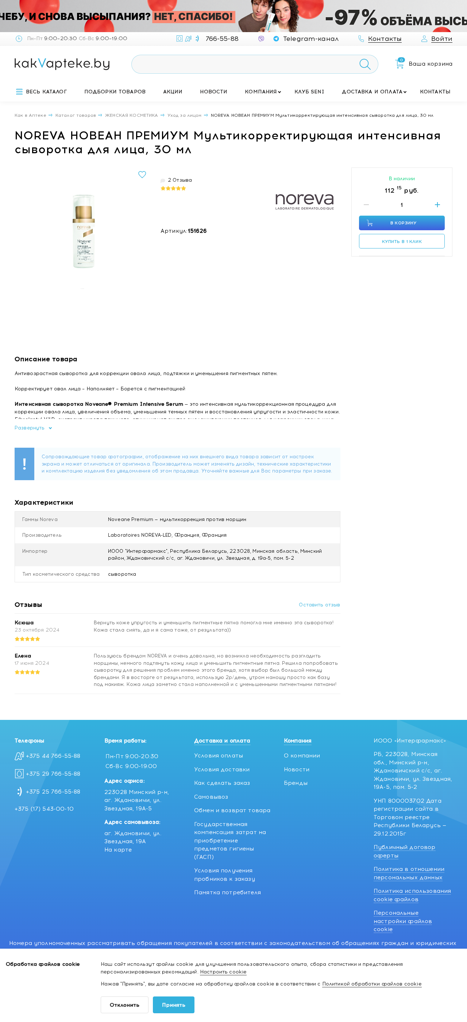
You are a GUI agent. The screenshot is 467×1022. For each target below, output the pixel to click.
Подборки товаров (115, 92)
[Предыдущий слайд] (22, 235)
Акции (173, 92)
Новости (213, 92)
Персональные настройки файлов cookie (403, 921)
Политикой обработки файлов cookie (372, 984)
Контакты (435, 92)
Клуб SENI (309, 92)
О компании (302, 755)
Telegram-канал (311, 39)
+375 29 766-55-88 (53, 774)
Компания (261, 92)
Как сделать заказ (222, 783)
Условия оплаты (218, 755)
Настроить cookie (223, 972)
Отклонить (124, 1005)
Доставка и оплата (372, 92)
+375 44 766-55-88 (53, 756)
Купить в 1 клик (402, 241)
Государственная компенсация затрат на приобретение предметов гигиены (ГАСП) (230, 840)
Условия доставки (222, 769)
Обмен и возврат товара (232, 810)
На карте (118, 849)
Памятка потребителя (227, 892)
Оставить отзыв (319, 605)
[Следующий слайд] (142, 235)
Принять (173, 1005)
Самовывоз (211, 797)
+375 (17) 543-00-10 (44, 809)
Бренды (296, 783)
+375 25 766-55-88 (53, 791)
